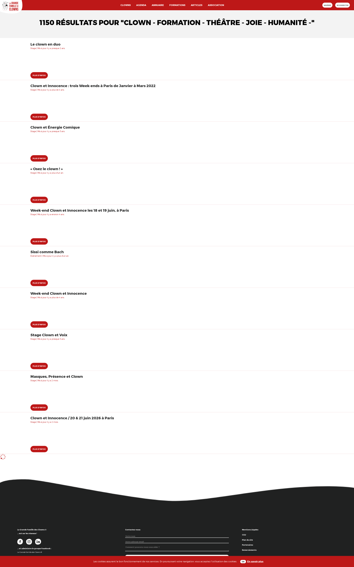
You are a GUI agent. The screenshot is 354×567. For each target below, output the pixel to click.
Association (216, 5)
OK (243, 562)
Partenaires (247, 545)
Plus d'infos (39, 75)
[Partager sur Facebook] (348, 544)
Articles (196, 5)
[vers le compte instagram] (30, 541)
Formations (177, 5)
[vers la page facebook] (21, 541)
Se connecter (342, 5)
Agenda (141, 5)
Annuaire (158, 5)
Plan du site (247, 540)
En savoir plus (255, 561)
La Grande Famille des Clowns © (29, 552)
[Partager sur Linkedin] (348, 553)
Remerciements (249, 550)
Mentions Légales (250, 530)
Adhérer (327, 5)
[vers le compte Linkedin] (39, 541)
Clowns (125, 5)
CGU (244, 535)
